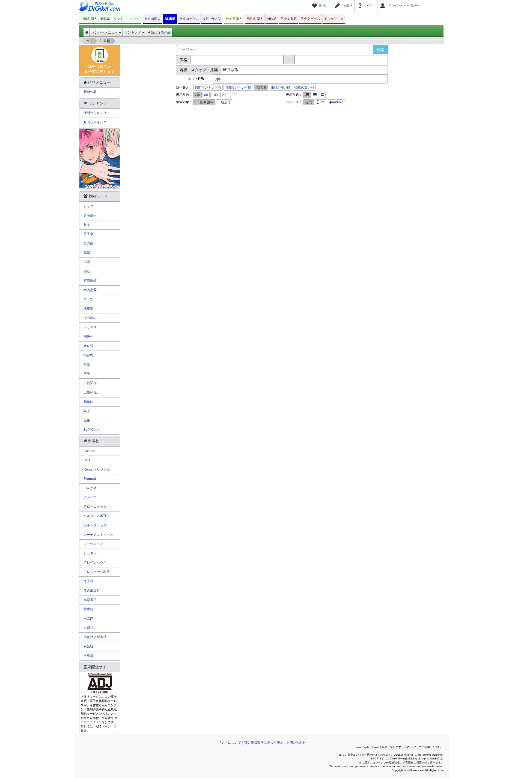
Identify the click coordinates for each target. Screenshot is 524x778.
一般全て (224, 102)
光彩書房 (90, 600)
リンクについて (229, 742)
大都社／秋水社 (95, 637)
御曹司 (88, 355)
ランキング (133, 32)
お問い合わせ (296, 742)
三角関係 (90, 392)
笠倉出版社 (92, 591)
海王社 (88, 581)
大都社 (88, 628)
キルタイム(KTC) (96, 516)
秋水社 (88, 609)
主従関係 (90, 383)
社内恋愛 (90, 290)
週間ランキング (95, 113)
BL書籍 (170, 19)
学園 (87, 262)
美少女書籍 (288, 19)
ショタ (88, 206)
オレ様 (88, 346)
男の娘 (88, 243)
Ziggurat (90, 479)
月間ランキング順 (238, 87)
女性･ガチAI (212, 19)
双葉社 (88, 646)
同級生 (88, 337)
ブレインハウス (95, 562)
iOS (322, 102)
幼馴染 (88, 308)
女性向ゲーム (189, 19)
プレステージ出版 (97, 572)
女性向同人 (152, 19)
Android (338, 102)
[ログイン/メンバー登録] (383, 2)
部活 (87, 271)
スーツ (88, 299)
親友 (87, 225)
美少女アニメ (334, 19)
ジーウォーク (93, 544)
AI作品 (271, 19)
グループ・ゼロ (95, 525)
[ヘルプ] (361, 2)
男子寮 (88, 234)
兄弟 (87, 420)
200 (225, 95)
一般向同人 (89, 19)
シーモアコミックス (98, 535)
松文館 (88, 618)
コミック (133, 19)
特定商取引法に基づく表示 (263, 742)
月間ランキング (95, 122)
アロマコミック (95, 506)
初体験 (88, 402)
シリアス (90, 327)
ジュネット (92, 553)
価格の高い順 (304, 87)
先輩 (87, 253)
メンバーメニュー (104, 32)
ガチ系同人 (234, 19)
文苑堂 (88, 656)
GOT (87, 460)
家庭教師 (90, 281)
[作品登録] (338, 2)
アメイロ (90, 497)
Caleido (89, 451)
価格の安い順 (280, 87)
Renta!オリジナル (97, 469)
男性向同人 (255, 19)
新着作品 (90, 92)
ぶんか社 (90, 488)
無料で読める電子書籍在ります (99, 69)
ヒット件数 (196, 78)
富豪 (87, 364)
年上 (87, 411)
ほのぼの (90, 318)
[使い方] (315, 2)
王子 (87, 374)
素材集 (105, 19)
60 (206, 95)
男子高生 (90, 215)
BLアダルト (92, 430)
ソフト (118, 19)
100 (215, 95)
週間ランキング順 (208, 87)
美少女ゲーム (310, 19)
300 (234, 95)
